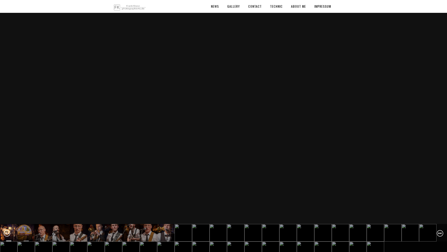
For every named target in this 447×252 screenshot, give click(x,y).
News (215, 6)
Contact (255, 6)
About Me (298, 6)
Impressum (322, 6)
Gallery (233, 6)
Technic (276, 6)
